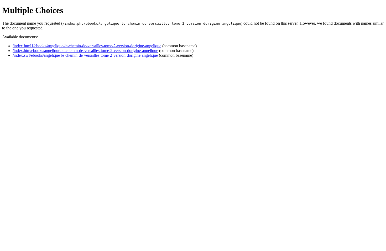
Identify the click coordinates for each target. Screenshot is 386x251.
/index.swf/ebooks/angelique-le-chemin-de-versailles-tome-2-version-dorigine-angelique (85, 55)
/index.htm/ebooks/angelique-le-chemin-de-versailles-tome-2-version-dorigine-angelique (85, 50)
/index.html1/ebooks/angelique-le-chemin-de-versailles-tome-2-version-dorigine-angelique (87, 46)
